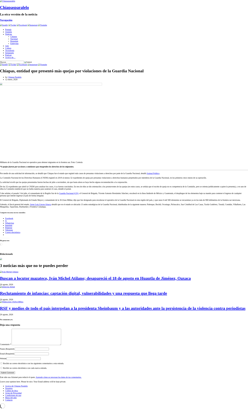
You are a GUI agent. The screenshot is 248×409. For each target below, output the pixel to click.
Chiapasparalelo (14, 7)
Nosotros (9, 388)
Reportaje (14, 41)
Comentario (5, 344)
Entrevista (14, 43)
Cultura (8, 48)
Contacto (9, 400)
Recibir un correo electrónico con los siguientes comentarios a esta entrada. (33, 363)
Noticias (8, 34)
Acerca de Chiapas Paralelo (16, 386)
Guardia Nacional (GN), (69, 193)
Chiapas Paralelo (14, 77)
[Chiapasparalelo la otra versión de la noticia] (124, 1)
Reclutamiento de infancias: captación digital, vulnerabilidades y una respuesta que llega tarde (83, 293)
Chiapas (13, 36)
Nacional (14, 39)
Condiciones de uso (13, 395)
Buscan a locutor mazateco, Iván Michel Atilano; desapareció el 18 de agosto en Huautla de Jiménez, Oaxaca (95, 278)
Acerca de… (10, 57)
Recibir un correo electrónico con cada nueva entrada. (25, 368)
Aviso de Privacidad (13, 393)
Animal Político (153, 173)
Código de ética (11, 391)
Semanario (9, 53)
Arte (7, 46)
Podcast (8, 55)
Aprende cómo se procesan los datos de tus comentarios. (59, 377)
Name (7, 349)
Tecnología (9, 50)
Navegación (6, 20)
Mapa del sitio (11, 398)
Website (3, 358)
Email (7, 354)
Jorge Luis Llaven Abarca (40, 204)
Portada (8, 29)
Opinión (8, 32)
